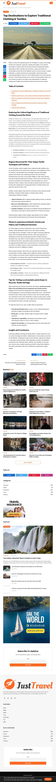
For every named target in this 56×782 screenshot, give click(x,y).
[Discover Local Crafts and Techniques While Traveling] (41, 444)
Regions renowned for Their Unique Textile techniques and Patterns (30, 95)
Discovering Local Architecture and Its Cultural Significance (14, 390)
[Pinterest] (4, 76)
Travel (4, 492)
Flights (4, 710)
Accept (48, 779)
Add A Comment (28, 462)
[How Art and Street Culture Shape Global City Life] (41, 379)
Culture (6, 11)
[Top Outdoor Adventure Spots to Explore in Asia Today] (28, 540)
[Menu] (4, 3)
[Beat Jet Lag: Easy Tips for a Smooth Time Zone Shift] (6, 583)
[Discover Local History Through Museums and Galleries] (15, 401)
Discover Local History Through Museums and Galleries (12, 412)
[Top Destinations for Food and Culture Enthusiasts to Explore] (15, 444)
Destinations (6, 489)
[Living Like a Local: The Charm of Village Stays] (15, 422)
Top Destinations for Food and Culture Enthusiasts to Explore (14, 456)
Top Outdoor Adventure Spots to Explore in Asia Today (22, 558)
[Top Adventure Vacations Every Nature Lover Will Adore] (6, 568)
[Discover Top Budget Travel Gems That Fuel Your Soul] (6, 575)
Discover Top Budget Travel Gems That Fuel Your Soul (26, 574)
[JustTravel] (15, 3)
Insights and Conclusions (18, 107)
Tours (4, 715)
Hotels (4, 712)
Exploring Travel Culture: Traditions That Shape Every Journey (39, 412)
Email (28, 658)
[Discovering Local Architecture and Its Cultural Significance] (15, 379)
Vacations (5, 494)
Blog (51, 2)
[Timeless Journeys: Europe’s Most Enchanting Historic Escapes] (6, 590)
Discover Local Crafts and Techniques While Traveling (40, 456)
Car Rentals (6, 717)
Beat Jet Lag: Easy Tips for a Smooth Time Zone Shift (26, 581)
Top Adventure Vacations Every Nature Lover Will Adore (27, 566)
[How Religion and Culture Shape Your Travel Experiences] (41, 422)
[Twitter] (4, 69)
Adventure (5, 485)
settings (40, 780)
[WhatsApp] (4, 79)
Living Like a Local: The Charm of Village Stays (15, 434)
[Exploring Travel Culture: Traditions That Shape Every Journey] (41, 401)
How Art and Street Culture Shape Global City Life (39, 390)
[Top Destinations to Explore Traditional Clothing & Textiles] (28, 43)
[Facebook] (4, 66)
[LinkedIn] (4, 73)
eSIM (4, 722)
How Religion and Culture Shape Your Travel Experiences (40, 434)
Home (4, 7)
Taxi (4, 719)
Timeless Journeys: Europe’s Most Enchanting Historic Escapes (29, 588)
